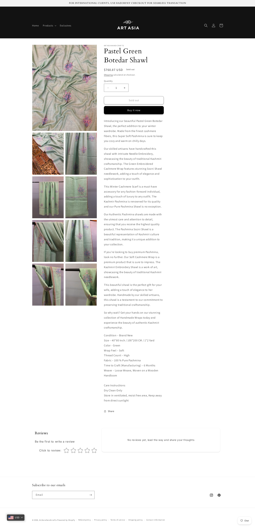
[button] (49, 25)
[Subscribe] (90, 495)
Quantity (108, 81)
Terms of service (117, 520)
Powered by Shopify (66, 520)
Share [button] (111, 411)
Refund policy (84, 520)
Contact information (155, 520)
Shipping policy (135, 520)
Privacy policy (100, 520)
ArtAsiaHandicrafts (48, 520)
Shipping (108, 74)
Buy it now (134, 110)
